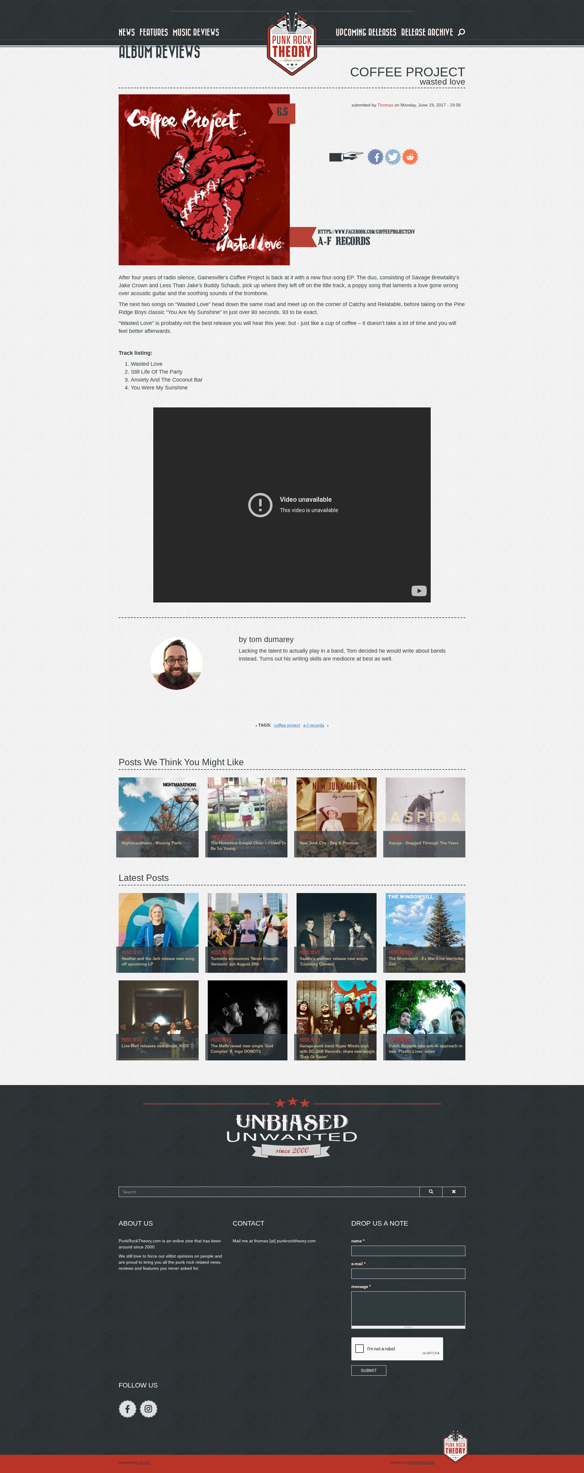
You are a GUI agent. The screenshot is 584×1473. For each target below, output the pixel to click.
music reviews (196, 33)
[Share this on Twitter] (393, 156)
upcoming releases (366, 33)
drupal (144, 1463)
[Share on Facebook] (375, 156)
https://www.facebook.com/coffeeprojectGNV (366, 231)
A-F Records (344, 240)
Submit (369, 1370)
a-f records (313, 725)
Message (361, 1287)
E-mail (358, 1264)
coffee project (287, 725)
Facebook (128, 1409)
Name (357, 1241)
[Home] (292, 42)
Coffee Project (407, 72)
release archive (427, 33)
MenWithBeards (421, 1463)
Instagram (149, 1409)
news (127, 33)
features (154, 33)
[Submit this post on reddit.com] (410, 156)
